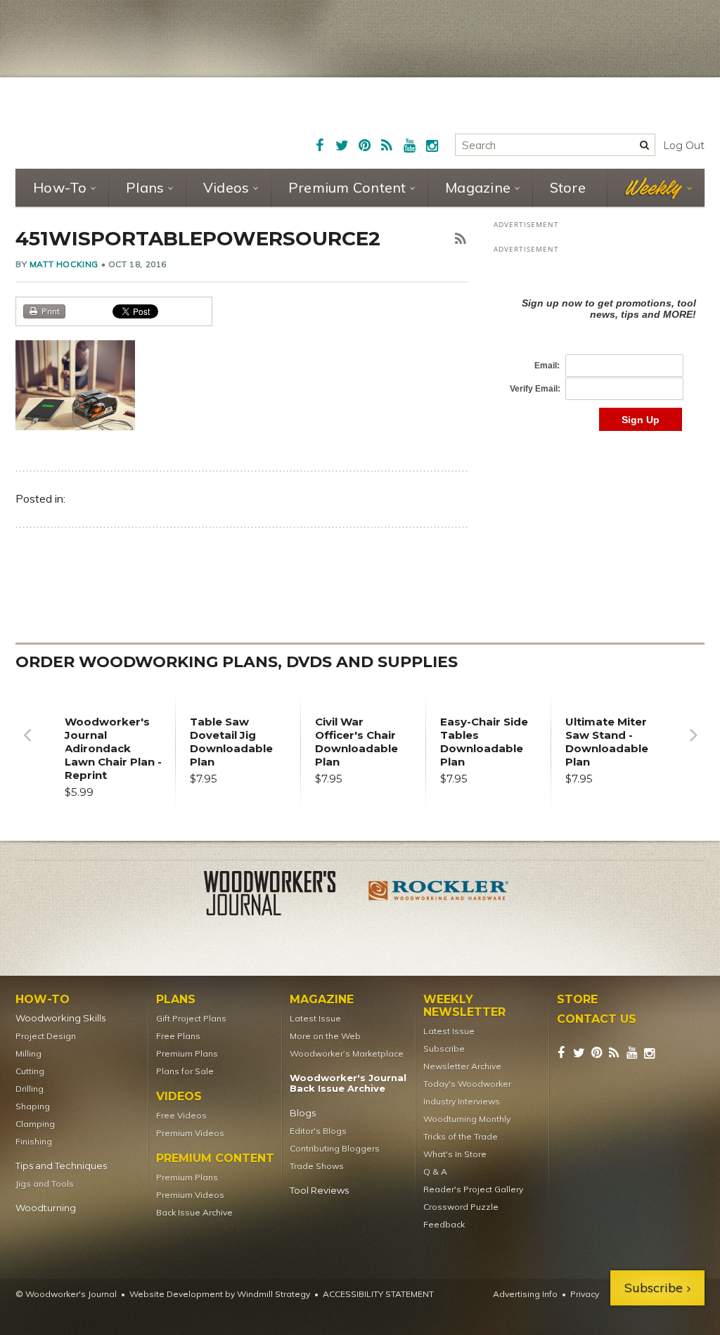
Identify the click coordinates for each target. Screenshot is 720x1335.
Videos (226, 187)
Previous (26, 745)
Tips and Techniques (61, 1166)
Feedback (444, 1224)
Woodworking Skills (60, 1018)
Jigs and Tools (44, 1183)
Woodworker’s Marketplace (347, 1053)
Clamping (35, 1123)
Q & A (435, 1171)
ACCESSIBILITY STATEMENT (378, 1294)
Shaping (32, 1106)
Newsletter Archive (462, 1066)
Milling (28, 1053)
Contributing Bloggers (335, 1148)
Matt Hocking (64, 264)
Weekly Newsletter (464, 1006)
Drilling (29, 1088)
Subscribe (444, 1048)
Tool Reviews (319, 1190)
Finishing (33, 1141)
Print (50, 311)
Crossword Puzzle (461, 1206)
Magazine (477, 187)
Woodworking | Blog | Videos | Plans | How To (126, 121)
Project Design (45, 1036)
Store (568, 187)
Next (693, 745)
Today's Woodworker (467, 1083)
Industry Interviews (461, 1101)
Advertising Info (525, 1294)
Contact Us (596, 1019)
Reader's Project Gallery (473, 1189)
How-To (60, 187)
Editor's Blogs (318, 1131)
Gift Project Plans (191, 1018)
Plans (145, 187)
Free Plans (178, 1036)
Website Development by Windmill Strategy (219, 1294)
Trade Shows (317, 1166)
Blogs (303, 1113)
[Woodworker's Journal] (281, 895)
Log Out (684, 145)
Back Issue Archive (194, 1212)
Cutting (29, 1071)
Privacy (584, 1294)
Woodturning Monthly (466, 1119)
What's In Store (455, 1154)
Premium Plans (187, 1053)
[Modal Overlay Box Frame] (599, 350)
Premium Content (347, 187)
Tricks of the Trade (460, 1136)
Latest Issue (315, 1018)
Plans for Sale (185, 1071)
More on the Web (325, 1036)
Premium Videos (190, 1133)
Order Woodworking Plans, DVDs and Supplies (236, 661)
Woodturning (45, 1208)
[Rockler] (438, 895)
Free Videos (181, 1115)
